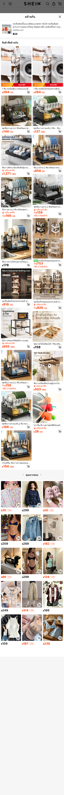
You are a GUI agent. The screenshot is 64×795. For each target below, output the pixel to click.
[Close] (60, 17)
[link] (16, 89)
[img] (16, 85)
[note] (9, 510)
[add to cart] (18, 505)
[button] (28, 92)
